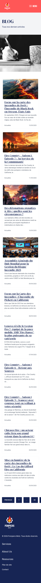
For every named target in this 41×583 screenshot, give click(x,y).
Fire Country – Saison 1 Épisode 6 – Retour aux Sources (18, 368)
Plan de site (7, 565)
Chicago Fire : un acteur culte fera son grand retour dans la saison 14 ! (19, 433)
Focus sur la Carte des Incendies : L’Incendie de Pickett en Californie (19, 297)
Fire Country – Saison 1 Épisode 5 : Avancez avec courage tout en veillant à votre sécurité (19, 401)
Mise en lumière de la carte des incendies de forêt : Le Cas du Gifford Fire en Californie (18, 464)
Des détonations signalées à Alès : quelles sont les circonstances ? (20, 211)
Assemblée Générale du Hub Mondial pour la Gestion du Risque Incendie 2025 (18, 265)
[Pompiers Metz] (7, 6)
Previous (8, 500)
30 (34, 500)
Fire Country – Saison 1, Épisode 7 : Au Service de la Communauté (19, 158)
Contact (5, 569)
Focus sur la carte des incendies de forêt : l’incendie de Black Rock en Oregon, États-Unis (19, 106)
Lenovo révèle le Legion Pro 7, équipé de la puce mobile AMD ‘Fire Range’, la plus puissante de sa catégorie (19, 332)
